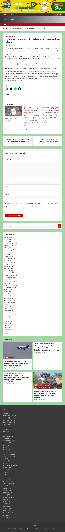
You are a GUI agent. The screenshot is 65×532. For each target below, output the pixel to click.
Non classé (7, 298)
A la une (7, 36)
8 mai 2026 (7, 384)
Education (6, 260)
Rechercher (59, 226)
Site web (7, 194)
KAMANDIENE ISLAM (9, 281)
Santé (5, 317)
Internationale (7, 273)
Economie (6, 256)
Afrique (6, 241)
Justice (6, 279)
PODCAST (6, 306)
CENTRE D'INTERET (9, 246)
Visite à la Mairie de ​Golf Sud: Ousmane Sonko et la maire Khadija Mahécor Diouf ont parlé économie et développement (47, 141)
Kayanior (6, 283)
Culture (6, 248)
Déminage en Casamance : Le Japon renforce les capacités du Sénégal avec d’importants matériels (46, 394)
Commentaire (9, 159)
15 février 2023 (9, 45)
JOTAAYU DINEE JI (9, 277)
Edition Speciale (8, 258)
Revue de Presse (8, 315)
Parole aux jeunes (9, 302)
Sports (12, 36)
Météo (5, 294)
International (8, 339)
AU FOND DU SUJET (9, 243)
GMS (15, 45)
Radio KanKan (8, 310)
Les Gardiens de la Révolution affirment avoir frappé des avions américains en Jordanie (16, 364)
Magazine (6, 290)
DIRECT (6, 254)
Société (6, 321)
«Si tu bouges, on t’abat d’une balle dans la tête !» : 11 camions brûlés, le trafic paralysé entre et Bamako (47, 348)
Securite (6, 319)
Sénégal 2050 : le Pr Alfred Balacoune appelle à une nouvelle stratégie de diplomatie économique (16, 379)
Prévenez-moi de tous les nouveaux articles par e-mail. (21, 211)
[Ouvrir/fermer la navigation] (5, 24)
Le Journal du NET (9, 287)
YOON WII (6, 331)
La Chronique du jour (9, 285)
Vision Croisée (8, 329)
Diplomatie (7, 252)
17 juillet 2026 (7, 368)
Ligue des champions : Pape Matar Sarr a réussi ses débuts (26, 129)
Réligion (6, 313)
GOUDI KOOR (7, 271)
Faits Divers (7, 264)
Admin (44, 352)
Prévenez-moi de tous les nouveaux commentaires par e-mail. (23, 207)
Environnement (8, 262)
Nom (6, 179)
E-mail (7, 186)
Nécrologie (7, 296)
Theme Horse (31, 529)
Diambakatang (8, 250)
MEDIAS (6, 292)
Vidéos (6, 327)
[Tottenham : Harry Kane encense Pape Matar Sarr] (13, 111)
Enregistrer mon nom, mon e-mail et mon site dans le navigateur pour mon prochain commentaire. (32, 203)
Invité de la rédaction (9, 275)
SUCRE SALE (7, 325)
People (6, 304)
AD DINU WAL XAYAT (9, 239)
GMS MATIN (7, 266)
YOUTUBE (6, 333)
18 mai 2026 (37, 352)
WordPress (53, 529)
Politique (6, 308)
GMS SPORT (7, 269)
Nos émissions (8, 300)
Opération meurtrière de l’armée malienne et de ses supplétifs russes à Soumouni (18, 140)
